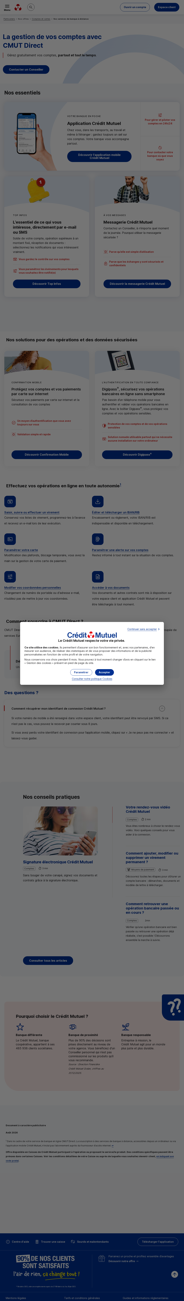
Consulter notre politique (92, 678)
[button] (104, 672)
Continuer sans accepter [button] (142, 629)
